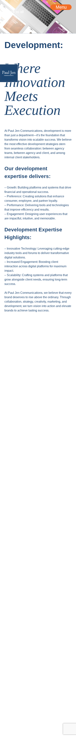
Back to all (15, 21)
